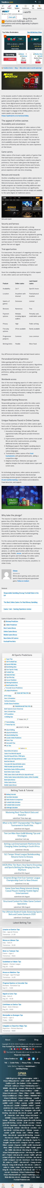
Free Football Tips (8, 1046)
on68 (21, 1100)
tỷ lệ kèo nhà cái (19, 1130)
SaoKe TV (36, 1140)
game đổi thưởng (9, 1122)
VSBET (16, 1162)
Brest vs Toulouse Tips (11, 950)
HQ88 (38, 1088)
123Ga (29, 1083)
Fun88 (27, 1137)
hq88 (32, 1154)
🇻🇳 (33, 1048)
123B (33, 1177)
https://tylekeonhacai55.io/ (29, 1172)
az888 (31, 1103)
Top (37, 1172)
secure (19, 553)
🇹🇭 (30, 1048)
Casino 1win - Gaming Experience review (17, 609)
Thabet (9, 1154)
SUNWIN (24, 1105)
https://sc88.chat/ (10, 1098)
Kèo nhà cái (8, 1110)
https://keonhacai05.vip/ (12, 1174)
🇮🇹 (11, 1048)
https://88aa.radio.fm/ (11, 1080)
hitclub (38, 1122)
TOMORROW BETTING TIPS (22, 706)
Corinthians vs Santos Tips (12, 1004)
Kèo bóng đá (27, 1149)
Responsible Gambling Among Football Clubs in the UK (21, 594)
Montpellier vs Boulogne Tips (13, 1015)
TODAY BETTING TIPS (22, 693)
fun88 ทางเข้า (11, 1083)
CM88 (36, 1090)
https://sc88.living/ (26, 1098)
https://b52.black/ (32, 1115)
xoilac (13, 1167)
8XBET (31, 1105)
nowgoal (24, 1142)
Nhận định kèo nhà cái (12, 1177)
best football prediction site (24, 1107)
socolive (32, 1122)
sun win (18, 1159)
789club (29, 1130)
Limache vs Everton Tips (11, 929)
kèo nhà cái (14, 1088)
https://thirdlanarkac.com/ (29, 1085)
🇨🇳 (21, 1048)
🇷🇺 (24, 1048)
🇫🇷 (14, 1048)
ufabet (16, 1137)
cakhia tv (37, 1164)
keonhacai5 (37, 1145)
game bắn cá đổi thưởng (32, 1120)
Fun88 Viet (34, 1137)
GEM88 (7, 1117)
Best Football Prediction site (27, 1178)
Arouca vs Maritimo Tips (11, 972)
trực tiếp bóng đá (16, 1169)
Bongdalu (28, 1110)
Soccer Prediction (22, 1046)
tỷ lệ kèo (6, 1125)
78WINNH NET (35, 1095)
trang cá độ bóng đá (16, 1164)
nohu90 (38, 1100)
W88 (10, 1149)
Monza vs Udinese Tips (11, 940)
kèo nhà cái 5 (25, 1162)
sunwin (35, 1083)
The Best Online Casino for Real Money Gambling (20, 602)
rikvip (22, 1115)
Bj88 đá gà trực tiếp (13, 1078)
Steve (15, 570)
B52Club (13, 1120)
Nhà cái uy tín (30, 1088)
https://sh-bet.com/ (10, 1093)
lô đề (25, 1122)
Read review (15, 48)
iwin (17, 1115)
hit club (31, 1142)
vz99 (11, 1103)
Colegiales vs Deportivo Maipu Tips (15, 1025)
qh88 (37, 1107)
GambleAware (30, 1066)
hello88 (38, 1103)
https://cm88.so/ (26, 1090)
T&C (5, 1062)
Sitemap (37, 1062)
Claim (20, 38)
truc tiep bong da (27, 1167)
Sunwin (5, 1120)
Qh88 (28, 1080)
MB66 (38, 1093)
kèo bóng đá (27, 1140)
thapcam (18, 1145)
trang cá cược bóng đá (20, 1117)
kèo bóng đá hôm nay (26, 1125)
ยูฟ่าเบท (38, 1154)
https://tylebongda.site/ (31, 1174)
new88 (36, 1098)
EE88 (11, 1090)
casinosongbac (27, 1078)
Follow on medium (23, 580)
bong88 (5, 1142)
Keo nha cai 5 (8, 1105)
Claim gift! (12, 17)
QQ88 (32, 1100)
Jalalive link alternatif (10, 1100)
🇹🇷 (18, 1048)
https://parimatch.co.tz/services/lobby (15, 115)
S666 (33, 1080)
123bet (17, 1103)
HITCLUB (8, 1085)
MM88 (5, 1088)
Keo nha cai (9, 1137)
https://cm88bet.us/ (10, 1095)
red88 (24, 1145)
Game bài (11, 1115)
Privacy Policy (26, 1062)
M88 (10, 1147)
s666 (35, 1078)
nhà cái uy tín (18, 1154)
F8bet (26, 1093)
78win (21, 1093)
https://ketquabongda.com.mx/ (14, 1152)
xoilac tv (9, 1162)
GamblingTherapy (22, 1068)
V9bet (5, 1145)
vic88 (30, 1145)
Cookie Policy (14, 1062)
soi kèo (19, 1122)
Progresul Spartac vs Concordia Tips (15, 983)
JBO (21, 1137)
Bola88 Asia (25, 1177)
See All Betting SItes (34, 32)
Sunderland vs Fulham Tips (12, 961)
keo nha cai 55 (15, 1142)
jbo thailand (21, 1083)
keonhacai (14, 1125)
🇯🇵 (27, 1048)
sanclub (24, 1103)
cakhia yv (15, 1085)
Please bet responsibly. (22, 1054)
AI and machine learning (10, 479)
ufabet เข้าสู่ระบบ (9, 1157)
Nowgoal (17, 1110)
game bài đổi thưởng (25, 1135)
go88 (36, 1112)
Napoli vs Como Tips (10, 993)
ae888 (5, 1103)
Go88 (31, 1117)
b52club (19, 1120)
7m (22, 1110)
